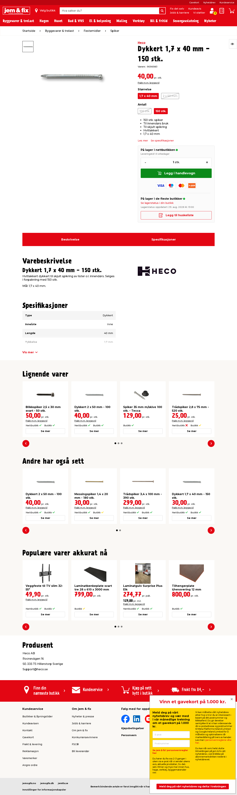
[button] (115, 443)
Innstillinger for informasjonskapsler (44, 790)
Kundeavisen (30, 723)
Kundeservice (227, 2)
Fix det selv (177, 8)
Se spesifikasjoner (162, 140)
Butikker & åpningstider (37, 716)
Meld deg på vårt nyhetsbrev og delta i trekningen (192, 786)
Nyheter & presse (83, 716)
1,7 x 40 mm (148, 96)
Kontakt (27, 730)
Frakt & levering (32, 744)
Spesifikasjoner (163, 239)
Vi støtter (199, 12)
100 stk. (144, 111)
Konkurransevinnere (85, 737)
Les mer (143, 140)
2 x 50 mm (170, 96)
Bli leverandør (80, 751)
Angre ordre (29, 765)
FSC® (75, 744)
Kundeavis (194, 8)
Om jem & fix (80, 730)
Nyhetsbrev (209, 2)
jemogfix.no (29, 783)
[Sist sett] (233, 44)
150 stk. (160, 111)
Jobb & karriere (179, 12)
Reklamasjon (30, 751)
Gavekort (194, 2)
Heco (141, 42)
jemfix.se (63, 783)
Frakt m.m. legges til (148, 83)
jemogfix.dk (47, 783)
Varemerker (29, 758)
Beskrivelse (70, 239)
